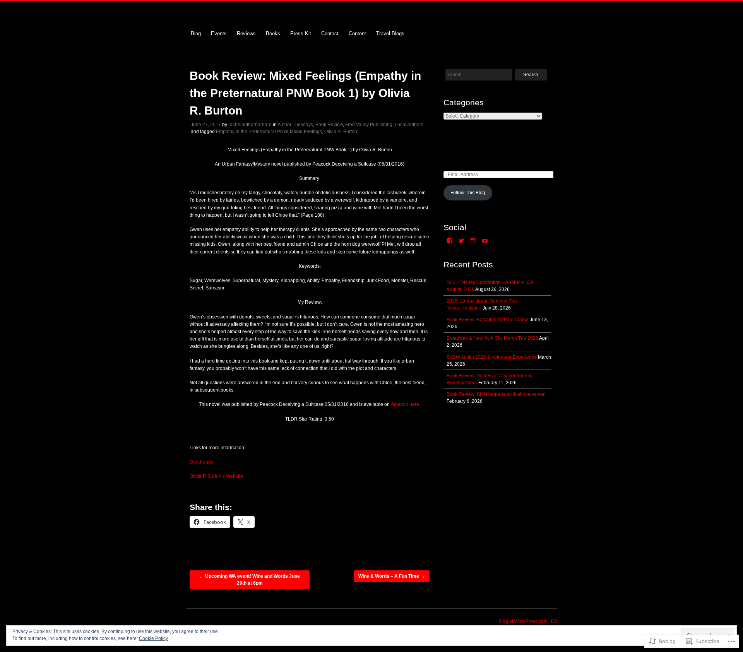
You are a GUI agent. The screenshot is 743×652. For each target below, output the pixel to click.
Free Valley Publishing (368, 124)
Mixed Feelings (306, 131)
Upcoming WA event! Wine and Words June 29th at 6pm (249, 579)
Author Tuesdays (295, 124)
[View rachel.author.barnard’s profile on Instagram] (473, 241)
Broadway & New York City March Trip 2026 (492, 338)
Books (273, 33)
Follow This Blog (467, 192)
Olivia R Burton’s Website (216, 476)
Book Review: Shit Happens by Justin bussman (496, 394)
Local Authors (409, 124)
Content (357, 33)
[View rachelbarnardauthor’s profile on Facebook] (450, 241)
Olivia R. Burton (340, 131)
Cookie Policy (153, 638)
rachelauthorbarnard (250, 124)
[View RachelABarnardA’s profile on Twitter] (461, 241)
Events (219, 33)
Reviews (246, 33)
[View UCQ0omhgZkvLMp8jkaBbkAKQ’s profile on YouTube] (485, 241)
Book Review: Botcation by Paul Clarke (488, 319)
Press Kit (300, 33)
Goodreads (201, 462)
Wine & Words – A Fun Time (391, 576)
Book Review (329, 124)
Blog (196, 33)
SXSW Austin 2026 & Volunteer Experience (492, 357)
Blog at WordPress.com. (523, 621)
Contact (330, 33)
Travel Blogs (390, 33)
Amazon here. (405, 404)
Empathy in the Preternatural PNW (252, 131)
